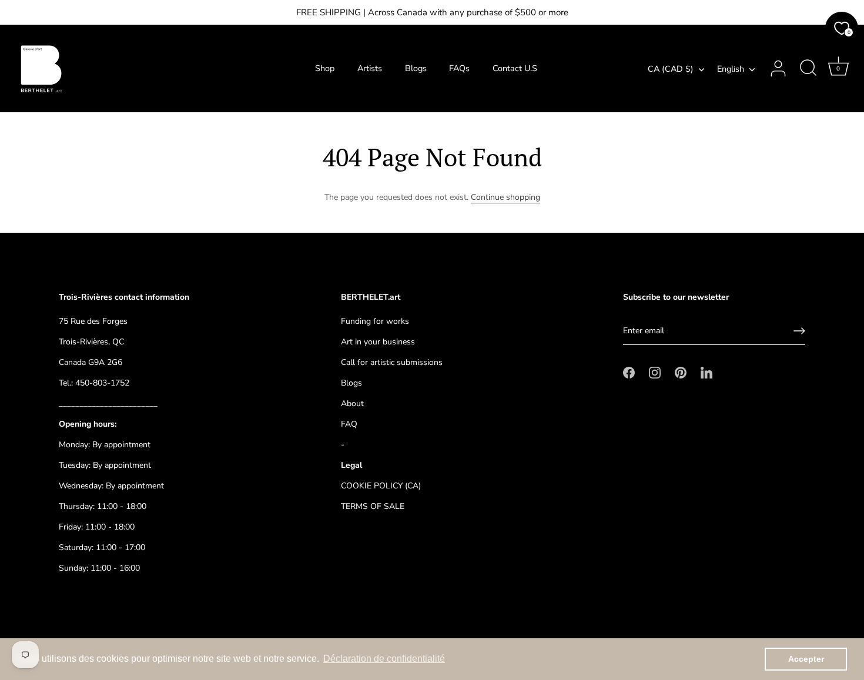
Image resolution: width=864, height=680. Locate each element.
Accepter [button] (806, 659)
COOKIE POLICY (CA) (381, 485)
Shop (324, 68)
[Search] (808, 69)
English (730, 68)
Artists (369, 68)
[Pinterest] (680, 371)
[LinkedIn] (706, 371)
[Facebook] (629, 371)
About (352, 403)
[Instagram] (655, 371)
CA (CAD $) (671, 68)
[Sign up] (799, 331)
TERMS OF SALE (372, 506)
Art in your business (378, 341)
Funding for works (375, 321)
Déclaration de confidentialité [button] (384, 659)
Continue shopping (505, 197)
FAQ (349, 424)
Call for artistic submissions (392, 362)
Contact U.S (515, 68)
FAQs (459, 68)
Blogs (416, 68)
